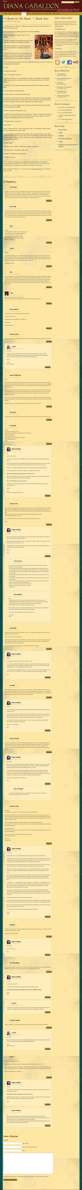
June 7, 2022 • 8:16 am (14, 377)
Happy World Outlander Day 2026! (64, 78)
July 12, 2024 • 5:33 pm (14, 189)
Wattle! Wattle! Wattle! (62, 91)
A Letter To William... (70, 107)
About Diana (17, 13)
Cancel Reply (5, 1140)
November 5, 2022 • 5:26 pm (15, 311)
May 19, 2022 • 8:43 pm (14, 630)
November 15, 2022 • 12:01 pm (16, 295)
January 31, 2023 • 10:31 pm (15, 274)
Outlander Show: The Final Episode (64, 87)
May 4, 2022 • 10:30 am (14, 687)
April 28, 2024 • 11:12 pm (15, 208)
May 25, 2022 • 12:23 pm (16, 531)
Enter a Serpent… (60, 82)
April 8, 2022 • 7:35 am (14, 1059)
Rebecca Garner (14, 334)
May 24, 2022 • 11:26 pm (14, 427)
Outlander (61, 135)
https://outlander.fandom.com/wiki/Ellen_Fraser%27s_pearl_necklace (20, 1094)
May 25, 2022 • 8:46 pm (14, 414)
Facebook (69, 62)
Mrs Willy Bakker (15, 963)
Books (29, 13)
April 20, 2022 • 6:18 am (14, 964)
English (4, 1)
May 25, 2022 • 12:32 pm (16, 1084)
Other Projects (37, 13)
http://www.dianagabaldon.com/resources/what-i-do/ (16, 480)
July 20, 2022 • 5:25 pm (16, 1112)
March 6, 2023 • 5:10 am (14, 250)
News (10, 13)
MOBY (61, 132)
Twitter (63, 62)
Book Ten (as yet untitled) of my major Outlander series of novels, (31, 161)
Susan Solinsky (18, 594)
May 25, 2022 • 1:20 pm (16, 850)
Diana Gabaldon (16, 449)
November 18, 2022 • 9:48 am (17, 1005)
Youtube (75, 62)
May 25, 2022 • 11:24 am (16, 656)
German (6, 1)
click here (70, 39)
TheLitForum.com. (62, 33)
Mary (11, 226)
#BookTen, (25, 26)
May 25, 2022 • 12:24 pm (16, 943)
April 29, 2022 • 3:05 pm (14, 808)
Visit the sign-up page (62, 54)
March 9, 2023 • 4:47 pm (14, 228)
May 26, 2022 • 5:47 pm (18, 563)
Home (5, 13)
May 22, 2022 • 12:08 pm (14, 505)
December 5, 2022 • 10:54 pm (17, 348)
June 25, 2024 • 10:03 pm (19, 596)
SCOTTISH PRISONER (65, 138)
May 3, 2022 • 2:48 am (14, 740)
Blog (23, 13)
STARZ (61, 141)
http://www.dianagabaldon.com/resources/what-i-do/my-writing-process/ (20, 473)
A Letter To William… (61, 74)
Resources (56, 13)
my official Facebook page (37, 169)
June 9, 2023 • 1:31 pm (18, 790)
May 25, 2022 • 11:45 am (16, 759)
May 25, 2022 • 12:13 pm (16, 704)
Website (23, 1150)
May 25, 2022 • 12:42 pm (16, 450)
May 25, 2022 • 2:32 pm (16, 978)
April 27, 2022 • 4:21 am (14, 926)
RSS (57, 62)
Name (25, 1143)
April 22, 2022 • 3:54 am (16, 1034)
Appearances (47, 13)
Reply (49, 200)
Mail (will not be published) (29, 1146)
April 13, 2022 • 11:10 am (15, 1022)
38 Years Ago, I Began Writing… (63, 95)
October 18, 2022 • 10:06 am (15, 336)
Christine (12, 925)
